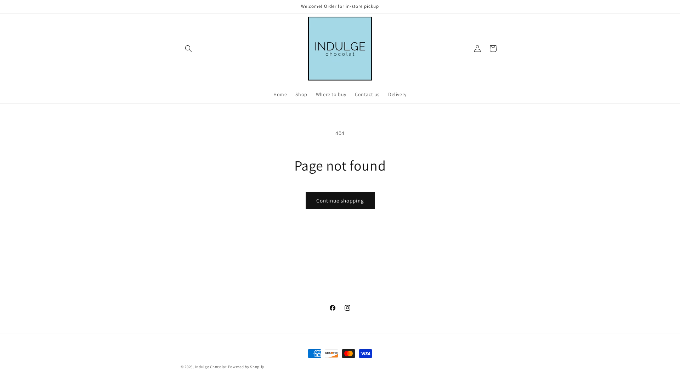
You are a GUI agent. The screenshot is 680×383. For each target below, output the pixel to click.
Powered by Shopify (246, 366)
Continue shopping (340, 200)
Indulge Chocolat (211, 366)
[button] (188, 48)
